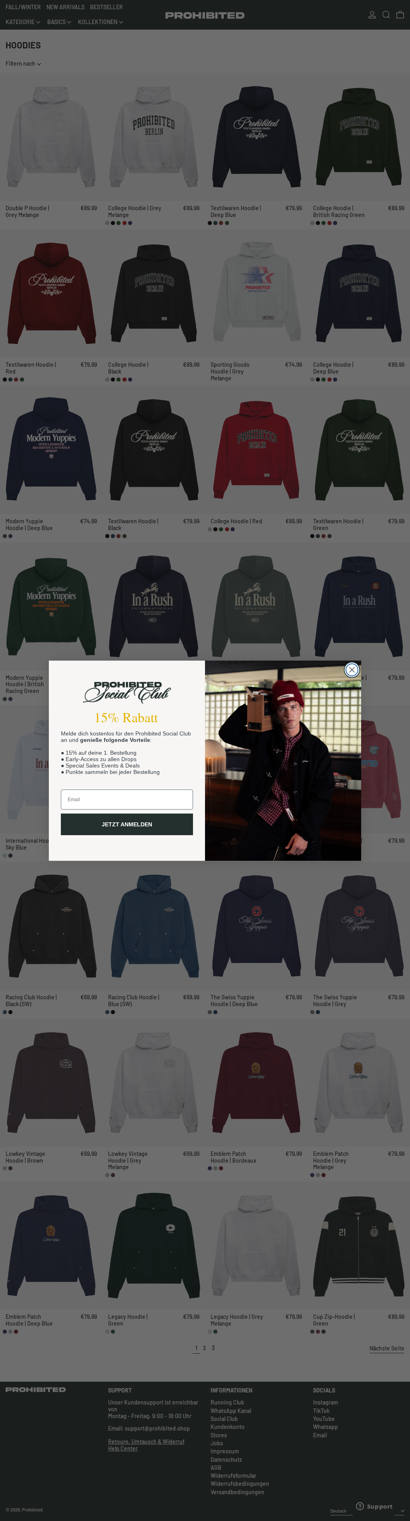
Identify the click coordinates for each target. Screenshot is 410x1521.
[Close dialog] (352, 670)
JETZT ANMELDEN (127, 824)
